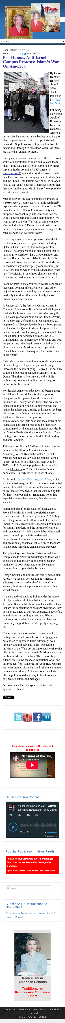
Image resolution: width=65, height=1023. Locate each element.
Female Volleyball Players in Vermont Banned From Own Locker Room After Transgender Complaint (30, 862)
